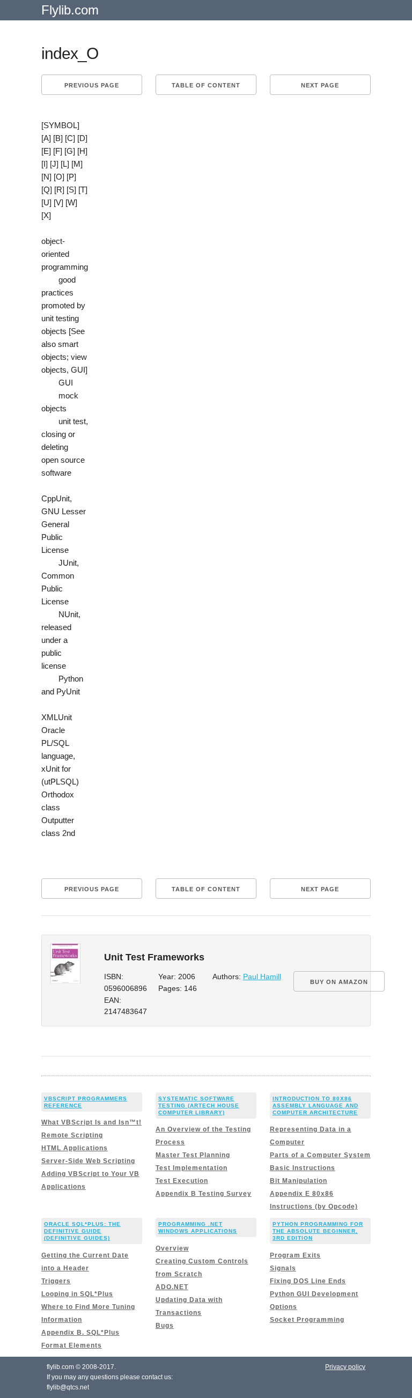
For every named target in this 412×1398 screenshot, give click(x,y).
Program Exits (295, 1255)
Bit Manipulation (298, 1181)
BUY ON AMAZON (339, 982)
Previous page (91, 85)
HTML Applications (74, 1148)
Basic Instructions (302, 1168)
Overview (172, 1248)
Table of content (206, 85)
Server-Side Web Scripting (88, 1161)
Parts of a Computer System (320, 1155)
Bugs (165, 1325)
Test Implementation (191, 1168)
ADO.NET (172, 1287)
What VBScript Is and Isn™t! (91, 1122)
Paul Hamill (262, 977)
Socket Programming (307, 1319)
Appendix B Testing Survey (204, 1193)
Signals (283, 1268)
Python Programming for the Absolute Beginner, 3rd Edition (318, 1231)
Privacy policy (345, 1367)
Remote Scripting (72, 1135)
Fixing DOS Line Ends (308, 1281)
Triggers (56, 1281)
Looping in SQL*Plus (77, 1294)
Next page (320, 85)
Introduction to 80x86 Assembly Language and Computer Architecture (315, 1105)
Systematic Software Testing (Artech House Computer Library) (198, 1105)
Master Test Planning (193, 1155)
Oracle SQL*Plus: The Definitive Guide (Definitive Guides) (82, 1231)
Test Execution (182, 1181)
